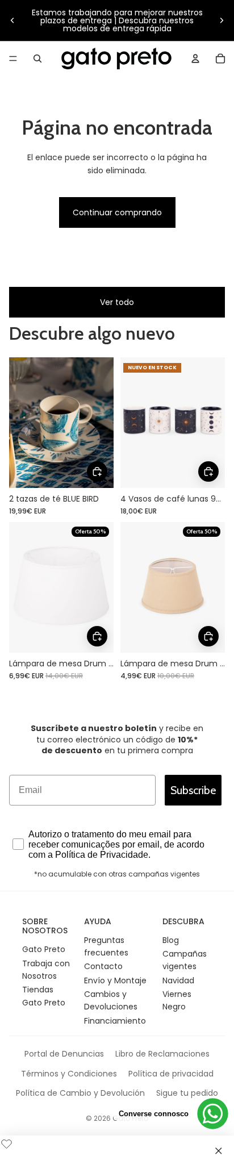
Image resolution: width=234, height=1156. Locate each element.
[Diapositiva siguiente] (221, 20)
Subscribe (193, 790)
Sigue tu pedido (187, 1093)
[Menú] (13, 58)
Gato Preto (43, 949)
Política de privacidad (171, 1073)
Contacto (103, 966)
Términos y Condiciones (69, 1073)
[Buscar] (37, 58)
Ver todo (117, 302)
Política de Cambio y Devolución (80, 1093)
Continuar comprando (117, 212)
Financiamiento (115, 1020)
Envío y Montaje (115, 980)
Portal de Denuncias (64, 1053)
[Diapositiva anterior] (12, 20)
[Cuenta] (195, 58)
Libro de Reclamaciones (162, 1053)
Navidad (178, 980)
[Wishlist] (6, 1142)
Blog (170, 940)
